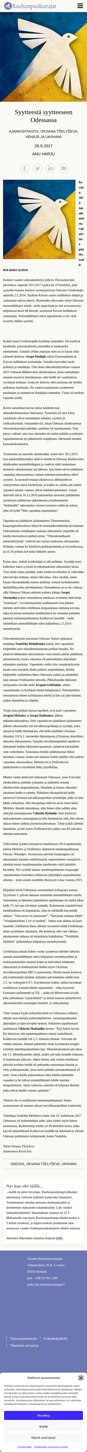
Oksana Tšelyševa (43, 1164)
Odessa (17, 1164)
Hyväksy (43, 1415)
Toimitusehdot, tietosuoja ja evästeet (51, 1446)
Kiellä (43, 1426)
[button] (81, 1378)
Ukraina (69, 1164)
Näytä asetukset (43, 1438)
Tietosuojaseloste (23, 1339)
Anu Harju (43, 154)
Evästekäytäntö (24, 1446)
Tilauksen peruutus (24, 1345)
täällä (59, 1238)
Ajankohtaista (23, 131)
